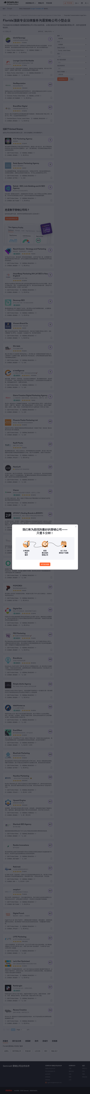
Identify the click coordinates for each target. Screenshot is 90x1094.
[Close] (76, 526)
